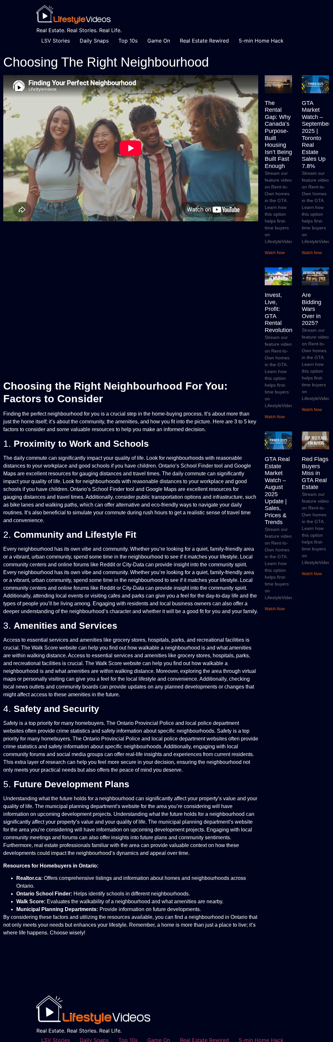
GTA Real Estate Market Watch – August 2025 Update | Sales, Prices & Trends (277, 490)
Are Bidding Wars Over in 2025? (311, 309)
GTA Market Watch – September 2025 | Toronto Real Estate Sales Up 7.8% (316, 134)
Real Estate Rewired (204, 40)
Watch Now (275, 253)
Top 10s (128, 40)
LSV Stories (55, 40)
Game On (158, 40)
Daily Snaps (94, 40)
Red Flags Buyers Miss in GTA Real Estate (315, 473)
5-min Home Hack (261, 40)
